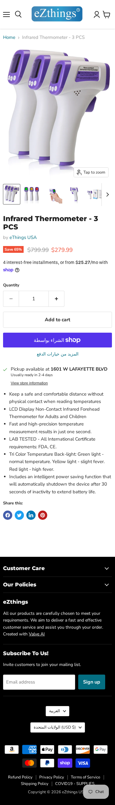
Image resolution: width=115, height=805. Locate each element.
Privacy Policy (51, 777)
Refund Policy (20, 777)
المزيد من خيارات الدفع (58, 354)
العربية (54, 711)
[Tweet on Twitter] (19, 515)
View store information (29, 383)
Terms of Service (85, 777)
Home (9, 37)
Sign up (91, 682)
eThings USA (23, 237)
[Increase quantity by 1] (56, 299)
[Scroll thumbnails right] (106, 194)
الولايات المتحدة (55, 727)
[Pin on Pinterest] (42, 515)
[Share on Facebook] (7, 515)
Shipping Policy (34, 784)
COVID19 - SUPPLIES (74, 784)
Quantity (11, 285)
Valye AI (37, 634)
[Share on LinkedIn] (31, 515)
